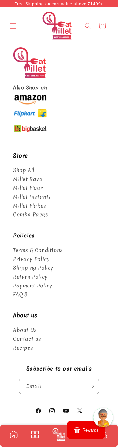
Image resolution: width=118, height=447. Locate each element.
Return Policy (30, 276)
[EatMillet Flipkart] (30, 118)
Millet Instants (32, 196)
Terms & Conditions (38, 250)
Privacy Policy (31, 258)
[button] (13, 26)
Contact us (27, 338)
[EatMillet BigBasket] (30, 133)
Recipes (23, 347)
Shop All (23, 170)
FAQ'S (20, 294)
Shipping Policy (33, 267)
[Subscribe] (91, 386)
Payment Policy (32, 285)
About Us (25, 330)
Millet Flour (28, 187)
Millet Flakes (29, 205)
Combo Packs (30, 214)
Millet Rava (28, 179)
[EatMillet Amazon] (30, 103)
